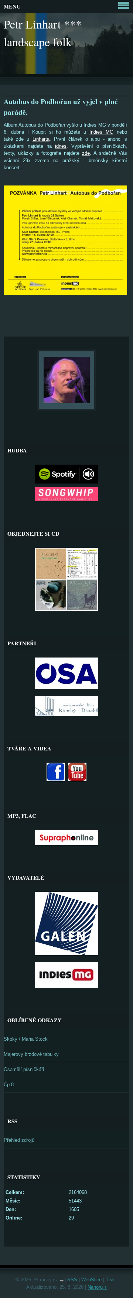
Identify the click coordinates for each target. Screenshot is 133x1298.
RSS (72, 1279)
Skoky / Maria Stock (26, 1039)
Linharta (41, 139)
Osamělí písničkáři (24, 1069)
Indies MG (101, 132)
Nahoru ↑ (97, 1287)
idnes (60, 146)
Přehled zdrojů (19, 1140)
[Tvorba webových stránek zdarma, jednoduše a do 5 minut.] (62, 1280)
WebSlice (91, 1279)
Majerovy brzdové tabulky (31, 1054)
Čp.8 (9, 1084)
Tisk (110, 1279)
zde (86, 153)
